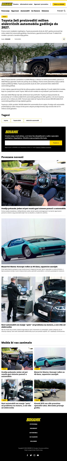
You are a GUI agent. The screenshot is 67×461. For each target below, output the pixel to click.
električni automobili (32, 120)
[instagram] (34, 455)
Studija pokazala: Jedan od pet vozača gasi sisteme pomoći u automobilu (33, 208)
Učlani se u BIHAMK (59, 4)
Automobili (25, 11)
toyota (6, 120)
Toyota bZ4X (17, 120)
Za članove (35, 11)
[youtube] (38, 455)
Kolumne (45, 11)
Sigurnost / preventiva (41, 4)
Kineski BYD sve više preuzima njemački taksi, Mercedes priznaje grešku (49, 405)
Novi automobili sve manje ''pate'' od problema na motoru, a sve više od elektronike (33, 326)
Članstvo (16, 4)
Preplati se (56, 143)
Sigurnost (15, 11)
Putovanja (5, 11)
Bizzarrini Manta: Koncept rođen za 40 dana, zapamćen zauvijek (29, 266)
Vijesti (4, 16)
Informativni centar (26, 4)
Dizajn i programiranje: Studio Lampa (34, 450)
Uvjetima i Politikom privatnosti (43, 147)
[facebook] (27, 455)
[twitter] (31, 455)
